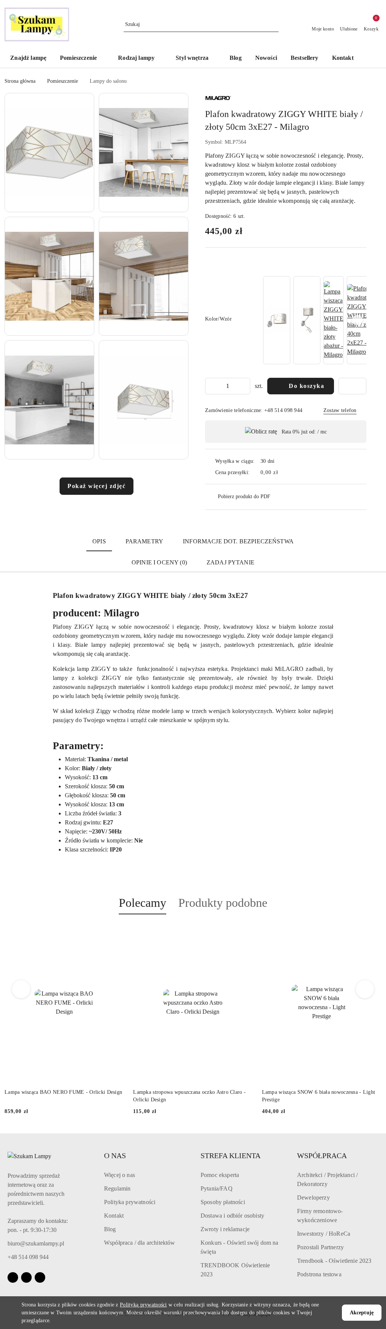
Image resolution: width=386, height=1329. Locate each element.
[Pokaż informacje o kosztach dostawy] (283, 472)
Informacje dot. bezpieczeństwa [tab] (238, 541)
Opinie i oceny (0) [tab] (159, 562)
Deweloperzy (313, 1197)
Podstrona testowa (319, 1274)
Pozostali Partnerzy (320, 1247)
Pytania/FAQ (217, 1188)
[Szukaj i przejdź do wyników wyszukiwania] (274, 24)
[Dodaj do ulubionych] (352, 386)
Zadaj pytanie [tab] (230, 562)
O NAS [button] (115, 1155)
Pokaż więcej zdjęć (96, 486)
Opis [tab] (99, 541)
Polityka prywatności (129, 1202)
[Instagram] (26, 1277)
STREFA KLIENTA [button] (230, 1155)
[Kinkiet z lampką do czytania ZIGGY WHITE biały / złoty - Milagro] (307, 320)
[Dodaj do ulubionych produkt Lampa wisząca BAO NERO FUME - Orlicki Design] (115, 932)
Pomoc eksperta (220, 1175)
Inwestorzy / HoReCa (323, 1233)
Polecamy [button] (142, 902)
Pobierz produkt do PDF (244, 496)
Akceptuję (362, 1312)
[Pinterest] (40, 1277)
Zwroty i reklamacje (225, 1229)
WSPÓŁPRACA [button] (322, 1155)
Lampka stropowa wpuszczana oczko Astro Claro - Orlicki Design (189, 1095)
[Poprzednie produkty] (21, 989)
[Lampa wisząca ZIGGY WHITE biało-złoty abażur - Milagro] (333, 320)
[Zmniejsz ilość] (211, 386)
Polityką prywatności (143, 1305)
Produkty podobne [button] (222, 902)
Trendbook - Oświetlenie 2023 (334, 1261)
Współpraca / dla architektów (139, 1242)
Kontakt (114, 1215)
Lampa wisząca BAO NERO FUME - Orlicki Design (63, 1092)
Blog (110, 1229)
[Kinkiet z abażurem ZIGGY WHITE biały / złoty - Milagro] (276, 320)
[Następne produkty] (365, 989)
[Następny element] (357, 320)
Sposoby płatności (223, 1202)
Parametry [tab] (144, 541)
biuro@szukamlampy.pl (36, 1243)
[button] (82, 58)
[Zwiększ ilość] (244, 386)
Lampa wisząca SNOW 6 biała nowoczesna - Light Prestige (318, 1095)
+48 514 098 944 (28, 1257)
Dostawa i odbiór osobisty (232, 1215)
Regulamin (117, 1188)
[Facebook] (13, 1277)
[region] (314, 320)
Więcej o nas (119, 1175)
